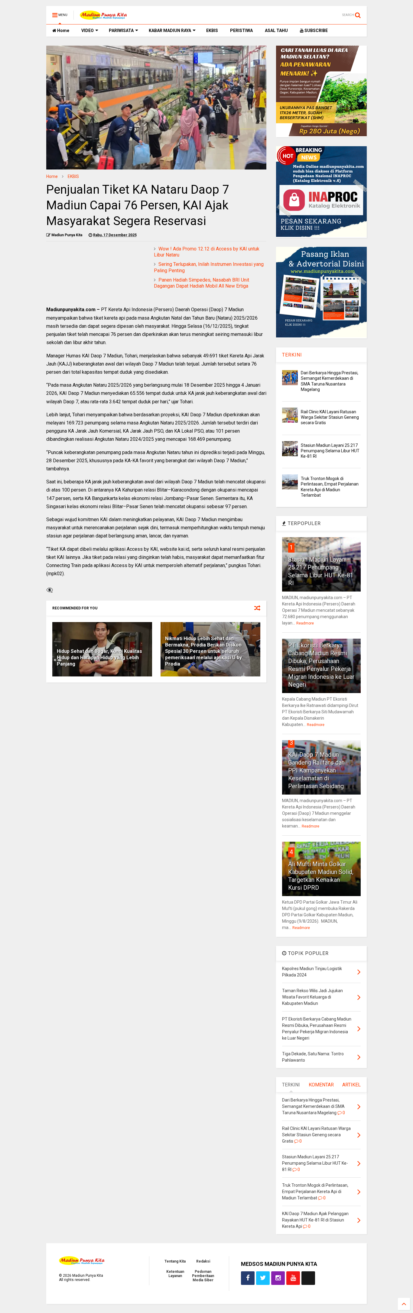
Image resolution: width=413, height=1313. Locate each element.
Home (62, 30)
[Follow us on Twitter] (263, 1278)
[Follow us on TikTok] (308, 1278)
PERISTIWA (241, 30)
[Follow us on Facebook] (248, 1278)
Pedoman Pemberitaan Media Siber (203, 1275)
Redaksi (203, 1261)
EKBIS (212, 30)
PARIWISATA (121, 30)
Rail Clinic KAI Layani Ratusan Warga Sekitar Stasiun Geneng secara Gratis (330, 417)
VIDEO (87, 30)
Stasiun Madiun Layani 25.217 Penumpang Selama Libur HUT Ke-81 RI (330, 451)
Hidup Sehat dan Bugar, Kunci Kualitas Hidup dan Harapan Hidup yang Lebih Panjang (99, 657)
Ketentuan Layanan (175, 1273)
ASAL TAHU (276, 30)
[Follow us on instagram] (278, 1278)
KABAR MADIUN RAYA (170, 30)
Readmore (305, 623)
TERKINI (292, 355)
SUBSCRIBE (316, 30)
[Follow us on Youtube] (293, 1278)
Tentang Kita (175, 1261)
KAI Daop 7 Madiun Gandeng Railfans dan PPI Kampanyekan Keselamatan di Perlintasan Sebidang (316, 770)
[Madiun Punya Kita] (103, 16)
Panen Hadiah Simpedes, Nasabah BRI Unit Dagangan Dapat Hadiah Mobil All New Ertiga (201, 283)
